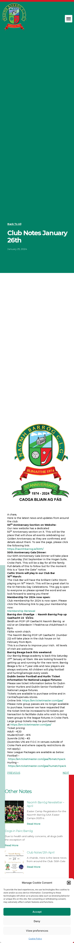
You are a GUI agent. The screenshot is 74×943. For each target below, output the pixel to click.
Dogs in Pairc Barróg (19, 831)
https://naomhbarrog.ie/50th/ (25, 549)
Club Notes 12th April (41, 852)
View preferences (37, 930)
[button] (69, 882)
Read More (33, 823)
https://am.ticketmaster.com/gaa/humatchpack (37, 766)
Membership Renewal (21, 611)
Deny (37, 921)
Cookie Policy (35, 938)
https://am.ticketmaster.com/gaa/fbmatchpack (36, 759)
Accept (37, 911)
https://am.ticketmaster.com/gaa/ (42, 700)
